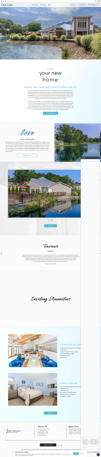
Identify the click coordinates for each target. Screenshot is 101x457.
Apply (49, 4)
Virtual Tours (35, 4)
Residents (73, 4)
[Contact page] (3, 1)
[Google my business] (61, 446)
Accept (75, 453)
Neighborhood (27, 155)
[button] (48, 220)
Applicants (81, 4)
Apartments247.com (37, 449)
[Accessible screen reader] (1, 1)
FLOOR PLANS (50, 113)
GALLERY (50, 225)
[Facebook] (58, 446)
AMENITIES (50, 413)
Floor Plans (43, 4)
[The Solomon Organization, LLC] (13, 431)
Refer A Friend (48, 444)
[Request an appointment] (6, 1)
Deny (81, 453)
